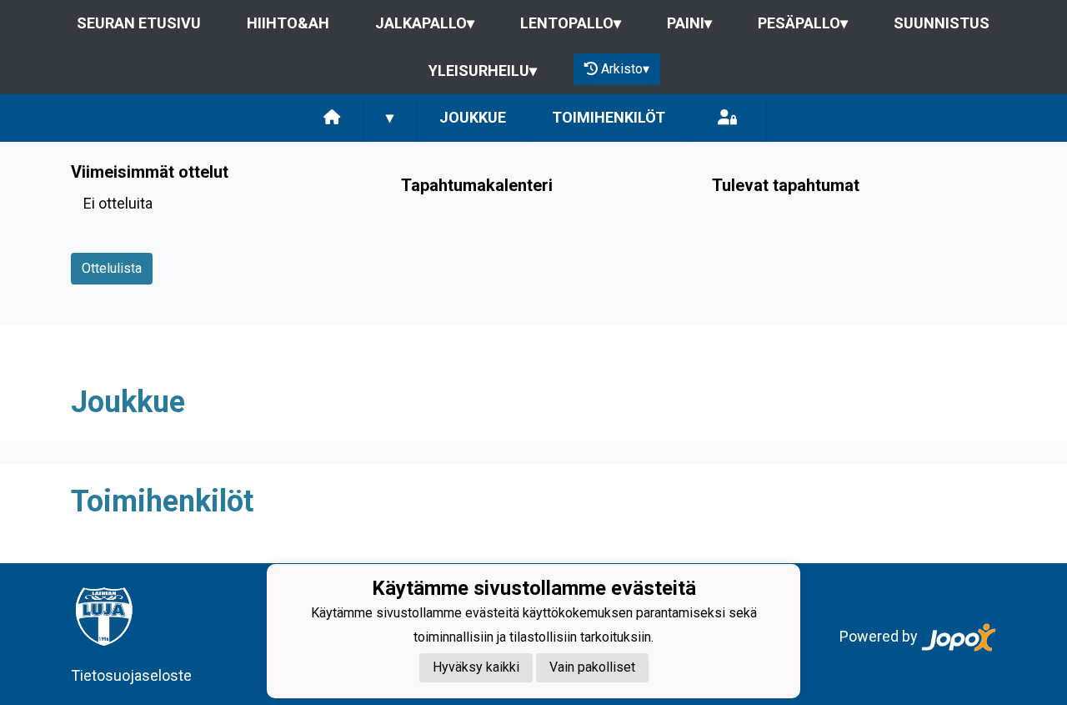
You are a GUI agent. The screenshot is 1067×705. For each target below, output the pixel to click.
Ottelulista (112, 268)
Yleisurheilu (482, 70)
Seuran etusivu (139, 23)
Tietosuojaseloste (131, 675)
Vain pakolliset (592, 667)
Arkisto (625, 69)
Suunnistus (941, 23)
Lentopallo (570, 23)
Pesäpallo (803, 23)
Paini (689, 23)
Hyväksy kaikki (476, 667)
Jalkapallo (424, 23)
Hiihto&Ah (288, 23)
